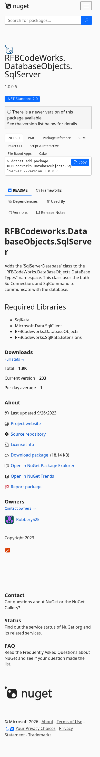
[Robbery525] (9, 519)
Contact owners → (20, 508)
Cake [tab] (43, 153)
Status (13, 620)
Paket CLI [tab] (15, 145)
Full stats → (15, 359)
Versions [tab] (20, 212)
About (47, 722)
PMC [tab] (31, 137)
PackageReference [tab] (57, 137)
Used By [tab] (57, 201)
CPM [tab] (82, 137)
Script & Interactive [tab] (44, 145)
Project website (26, 423)
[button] (80, 162)
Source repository (28, 434)
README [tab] (20, 190)
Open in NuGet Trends (32, 476)
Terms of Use (69, 722)
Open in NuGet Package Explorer (43, 465)
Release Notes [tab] (52, 212)
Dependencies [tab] (25, 201)
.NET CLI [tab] (14, 137)
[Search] (86, 20)
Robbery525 (27, 519)
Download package (29, 455)
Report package (26, 487)
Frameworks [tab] (51, 190)
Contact (15, 595)
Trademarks (40, 735)
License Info (22, 444)
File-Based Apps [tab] (20, 153)
